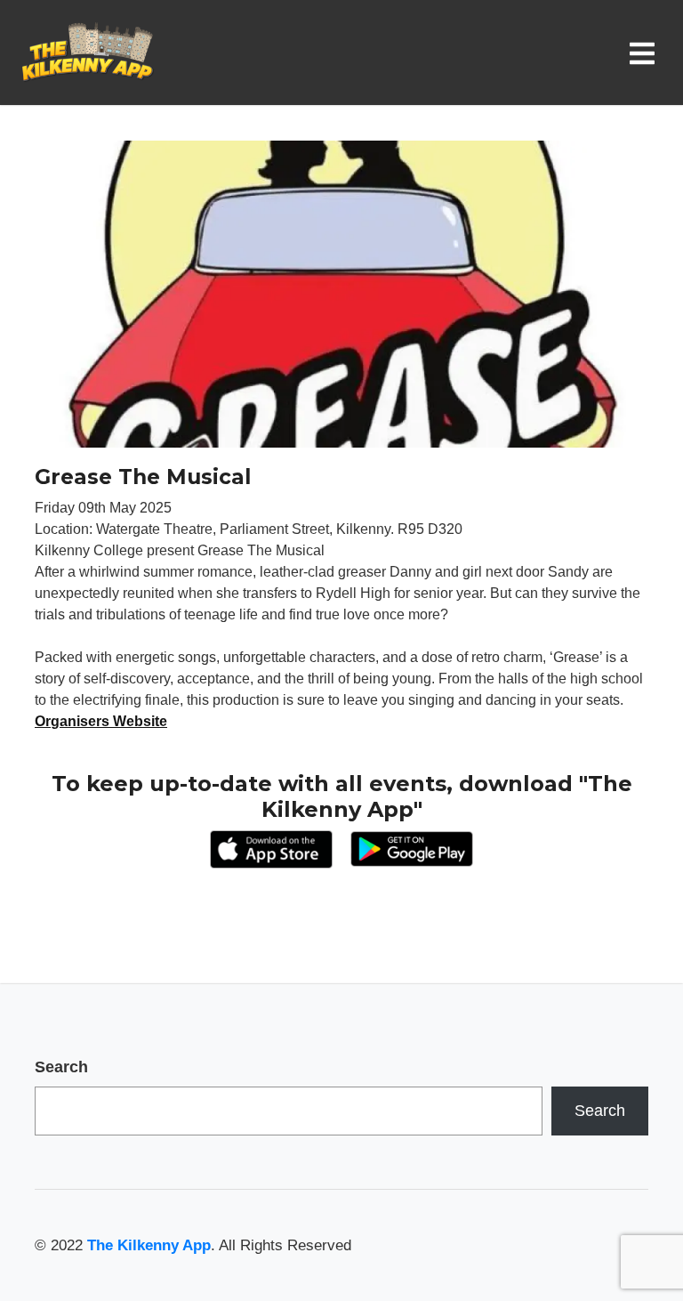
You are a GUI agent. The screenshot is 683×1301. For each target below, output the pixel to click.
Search (61, 1067)
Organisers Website (101, 721)
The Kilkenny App (149, 1245)
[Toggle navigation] (646, 53)
